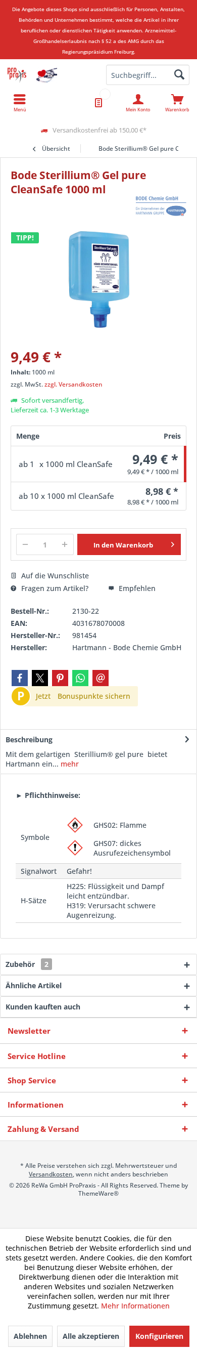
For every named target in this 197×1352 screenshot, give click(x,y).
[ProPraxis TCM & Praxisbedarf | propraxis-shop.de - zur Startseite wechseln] (49, 75)
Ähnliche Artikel (34, 985)
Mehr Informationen (135, 1306)
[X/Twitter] (40, 678)
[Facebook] (20, 678)
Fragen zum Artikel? (53, 588)
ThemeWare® (98, 1193)
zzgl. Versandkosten (73, 384)
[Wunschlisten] (98, 102)
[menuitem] (177, 102)
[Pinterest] (60, 678)
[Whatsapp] (80, 678)
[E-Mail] (100, 678)
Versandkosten (51, 1174)
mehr (69, 764)
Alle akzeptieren (91, 1336)
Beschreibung (29, 739)
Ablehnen (30, 1336)
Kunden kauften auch (43, 1006)
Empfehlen (136, 588)
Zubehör (27, 964)
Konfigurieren (159, 1336)
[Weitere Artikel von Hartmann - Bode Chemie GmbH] (161, 206)
